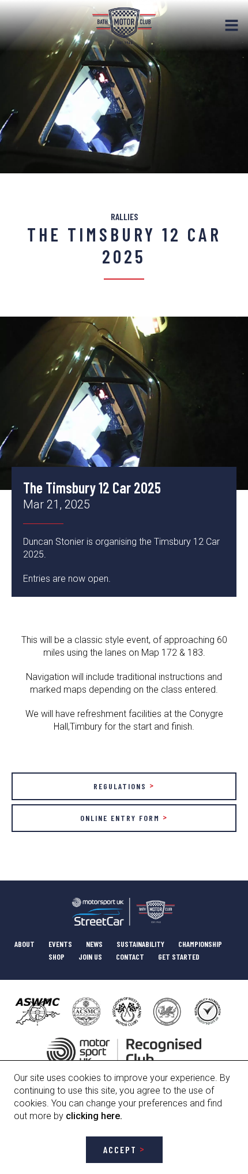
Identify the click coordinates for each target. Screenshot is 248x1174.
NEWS (94, 944)
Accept (120, 1149)
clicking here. (94, 1115)
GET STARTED (179, 956)
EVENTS (60, 944)
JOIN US (90, 956)
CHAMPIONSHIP (200, 944)
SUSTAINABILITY (140, 944)
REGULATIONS (119, 786)
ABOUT (24, 944)
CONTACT (130, 956)
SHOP (56, 956)
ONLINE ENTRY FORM (120, 818)
